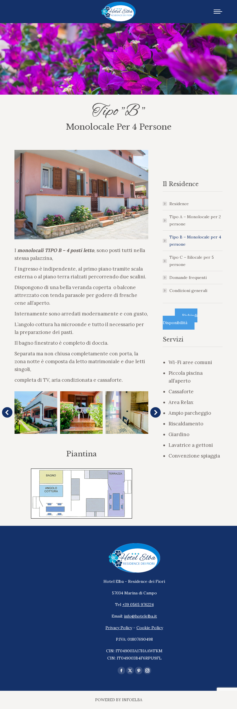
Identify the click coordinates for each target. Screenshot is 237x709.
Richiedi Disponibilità (180, 319)
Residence (179, 203)
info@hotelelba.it (140, 616)
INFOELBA (132, 699)
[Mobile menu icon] (218, 11)
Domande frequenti (188, 277)
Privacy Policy (118, 627)
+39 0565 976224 (138, 604)
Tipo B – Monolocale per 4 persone (195, 240)
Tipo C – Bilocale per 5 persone (191, 261)
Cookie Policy (149, 627)
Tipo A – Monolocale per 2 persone (195, 220)
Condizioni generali (188, 290)
